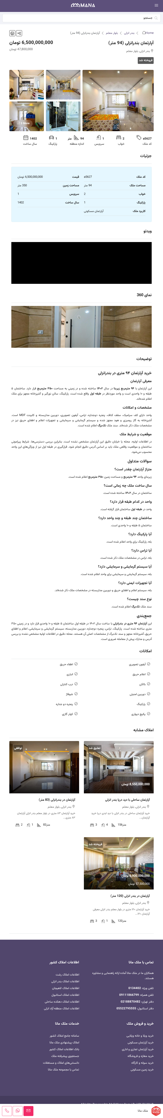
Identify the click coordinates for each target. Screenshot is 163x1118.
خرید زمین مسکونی (142, 1069)
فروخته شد (145, 60)
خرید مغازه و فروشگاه (141, 1056)
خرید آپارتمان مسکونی (141, 1042)
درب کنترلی (66, 684)
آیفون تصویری (137, 664)
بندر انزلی (129, 33)
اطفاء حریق (66, 664)
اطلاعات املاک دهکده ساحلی (62, 1002)
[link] (119, 767)
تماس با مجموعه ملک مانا (63, 1069)
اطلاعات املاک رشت (67, 975)
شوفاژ (69, 694)
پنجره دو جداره (64, 704)
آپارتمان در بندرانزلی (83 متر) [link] (57, 800)
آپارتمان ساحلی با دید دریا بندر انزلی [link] (127, 800)
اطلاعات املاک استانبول (65, 995)
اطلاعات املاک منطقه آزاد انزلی (61, 1008)
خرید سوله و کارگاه (142, 1063)
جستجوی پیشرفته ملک (65, 1056)
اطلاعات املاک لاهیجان (65, 988)
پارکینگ (141, 704)
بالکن (142, 684)
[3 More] (26, 116)
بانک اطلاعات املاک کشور (64, 1049)
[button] (19, 33)
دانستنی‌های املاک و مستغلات (61, 1063)
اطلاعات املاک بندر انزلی (65, 981)
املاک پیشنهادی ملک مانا (64, 1042)
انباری (70, 674)
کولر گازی (67, 714)
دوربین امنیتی (138, 694)
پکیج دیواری (138, 714)
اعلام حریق (139, 674)
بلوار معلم (112, 33)
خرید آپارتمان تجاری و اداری (138, 1049)
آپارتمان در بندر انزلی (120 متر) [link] (130, 896)
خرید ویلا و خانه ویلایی (140, 1036)
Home (150, 33)
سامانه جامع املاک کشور (64, 1036)
